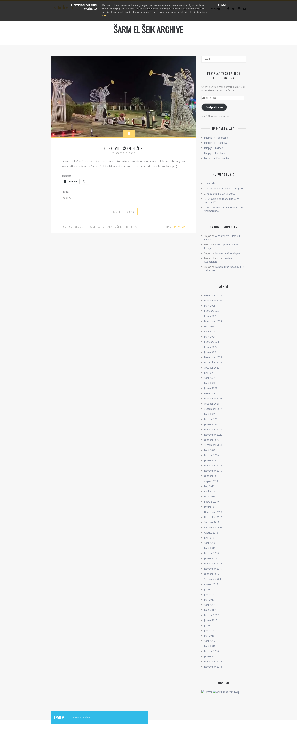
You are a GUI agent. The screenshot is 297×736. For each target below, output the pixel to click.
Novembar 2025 (213, 300)
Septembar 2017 (213, 579)
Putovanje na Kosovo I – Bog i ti (225, 188)
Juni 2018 (209, 537)
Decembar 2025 (213, 295)
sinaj (134, 226)
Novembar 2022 (213, 362)
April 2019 (209, 491)
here (104, 15)
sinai (126, 226)
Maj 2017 (209, 599)
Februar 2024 (211, 341)
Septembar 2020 (213, 445)
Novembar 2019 (213, 470)
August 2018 (211, 532)
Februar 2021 (211, 419)
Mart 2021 (210, 414)
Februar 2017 (211, 615)
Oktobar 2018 (211, 522)
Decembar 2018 (213, 512)
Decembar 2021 (213, 393)
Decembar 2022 (213, 357)
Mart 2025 (210, 305)
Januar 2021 (210, 424)
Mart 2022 (210, 383)
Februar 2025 (211, 310)
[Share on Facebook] (179, 227)
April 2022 (209, 378)
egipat (101, 226)
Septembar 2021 (213, 408)
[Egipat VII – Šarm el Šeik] (123, 96)
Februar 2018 (211, 553)
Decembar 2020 (213, 429)
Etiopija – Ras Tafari (215, 153)
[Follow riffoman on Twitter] (206, 691)
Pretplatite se (214, 107)
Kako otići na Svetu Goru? (221, 193)
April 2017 (209, 604)
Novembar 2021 (213, 398)
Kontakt (211, 183)
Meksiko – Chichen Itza (217, 158)
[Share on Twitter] (175, 227)
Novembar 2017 (213, 568)
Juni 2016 (209, 630)
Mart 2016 (210, 646)
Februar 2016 (211, 651)
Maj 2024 (209, 326)
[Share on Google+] (183, 227)
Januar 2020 (210, 460)
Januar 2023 (210, 352)
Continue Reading (123, 211)
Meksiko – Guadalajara (228, 253)
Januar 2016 (210, 656)
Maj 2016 (209, 635)
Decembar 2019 (213, 465)
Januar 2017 (210, 620)
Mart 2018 (210, 548)
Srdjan (79, 226)
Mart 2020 (210, 450)
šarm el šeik (114, 226)
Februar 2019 (211, 501)
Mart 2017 (210, 610)
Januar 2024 (210, 347)
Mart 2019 (210, 496)
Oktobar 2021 (211, 403)
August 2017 (211, 584)
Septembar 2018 (213, 527)
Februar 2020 (211, 455)
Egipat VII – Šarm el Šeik (123, 148)
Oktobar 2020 (211, 439)
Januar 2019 (210, 506)
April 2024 (209, 331)
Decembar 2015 (213, 661)
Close (222, 5)
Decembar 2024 (213, 321)
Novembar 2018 (213, 517)
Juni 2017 (209, 594)
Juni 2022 (209, 372)
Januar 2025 (210, 316)
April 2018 (209, 543)
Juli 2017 (208, 589)
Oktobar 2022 (211, 367)
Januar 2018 (210, 558)
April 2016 (209, 640)
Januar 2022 (210, 388)
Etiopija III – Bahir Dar (216, 142)
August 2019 (211, 481)
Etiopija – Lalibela (213, 148)
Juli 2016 (208, 625)
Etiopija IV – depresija (216, 137)
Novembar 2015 (213, 666)
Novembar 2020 (213, 434)
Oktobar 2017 (211, 573)
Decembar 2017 (213, 563)
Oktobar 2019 (211, 475)
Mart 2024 (210, 336)
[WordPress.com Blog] (226, 691)
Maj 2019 (209, 486)
